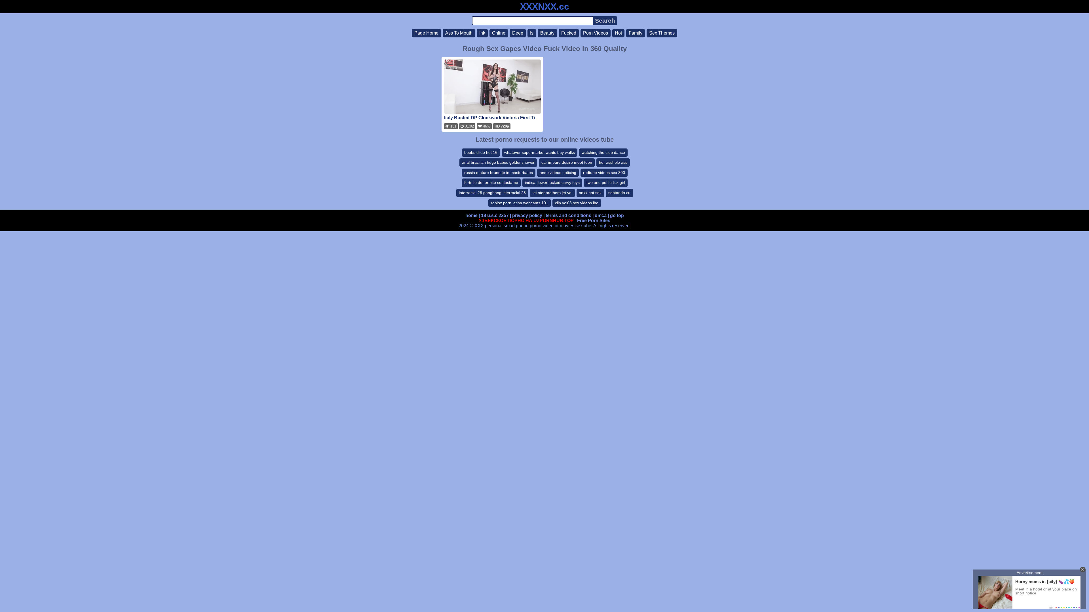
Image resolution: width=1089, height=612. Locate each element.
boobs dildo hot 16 (480, 152)
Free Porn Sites (593, 220)
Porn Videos (595, 33)
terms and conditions (568, 215)
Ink (482, 33)
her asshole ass (613, 162)
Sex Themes (662, 33)
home (471, 215)
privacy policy (527, 215)
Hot (618, 33)
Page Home (426, 33)
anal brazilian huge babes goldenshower (498, 162)
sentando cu (619, 192)
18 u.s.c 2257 (495, 215)
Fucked (568, 33)
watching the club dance (603, 152)
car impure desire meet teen (566, 162)
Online (498, 33)
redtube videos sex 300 (604, 172)
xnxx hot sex (590, 192)
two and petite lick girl (605, 182)
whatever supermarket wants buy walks (539, 152)
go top (617, 215)
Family (635, 33)
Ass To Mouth (458, 33)
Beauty (547, 33)
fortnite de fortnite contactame (491, 182)
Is (531, 33)
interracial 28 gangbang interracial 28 (492, 192)
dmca (601, 215)
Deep (517, 33)
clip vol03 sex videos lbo (576, 203)
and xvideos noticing (558, 172)
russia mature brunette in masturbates (498, 172)
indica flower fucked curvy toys (552, 182)
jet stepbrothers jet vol (552, 192)
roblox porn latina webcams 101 (519, 203)
